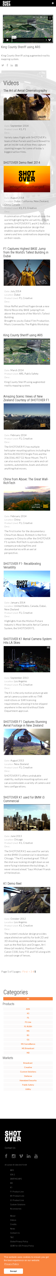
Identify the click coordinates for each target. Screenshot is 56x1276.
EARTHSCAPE (16, 1179)
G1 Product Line (17, 1200)
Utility (28, 1089)
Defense (28, 1076)
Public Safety (28, 1085)
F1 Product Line (17, 1191)
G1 (28, 1039)
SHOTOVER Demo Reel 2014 (21, 163)
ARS (28, 1009)
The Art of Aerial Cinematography (25, 91)
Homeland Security (28, 1080)
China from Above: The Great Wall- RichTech (25, 481)
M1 (28, 1031)
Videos (13, 1220)
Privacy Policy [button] (11, 1264)
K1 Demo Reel (12, 883)
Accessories (15, 1209)
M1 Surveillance (28, 1044)
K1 (28, 1013)
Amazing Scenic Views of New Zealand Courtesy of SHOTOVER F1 (26, 398)
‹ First (24, 971)
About (12, 1216)
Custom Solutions (28, 1071)
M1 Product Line (17, 1196)
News (12, 1228)
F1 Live (28, 1022)
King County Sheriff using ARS (23, 335)
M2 (28, 1052)
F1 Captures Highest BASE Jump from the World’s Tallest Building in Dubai (25, 252)
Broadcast (28, 1063)
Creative (28, 1067)
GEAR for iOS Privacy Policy (22, 1246)
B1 (28, 1035)
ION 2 (12, 1174)
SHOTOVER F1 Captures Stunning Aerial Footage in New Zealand (25, 723)
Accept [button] (13, 1271)
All (28, 999)
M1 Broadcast (28, 1048)
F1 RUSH (28, 1026)
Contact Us (10, 1148)
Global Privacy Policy (19, 1241)
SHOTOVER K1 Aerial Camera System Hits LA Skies (27, 641)
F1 (28, 1018)
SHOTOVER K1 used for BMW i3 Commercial (23, 799)
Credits (13, 1224)
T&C (12, 1237)
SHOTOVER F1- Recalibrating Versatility (22, 565)
